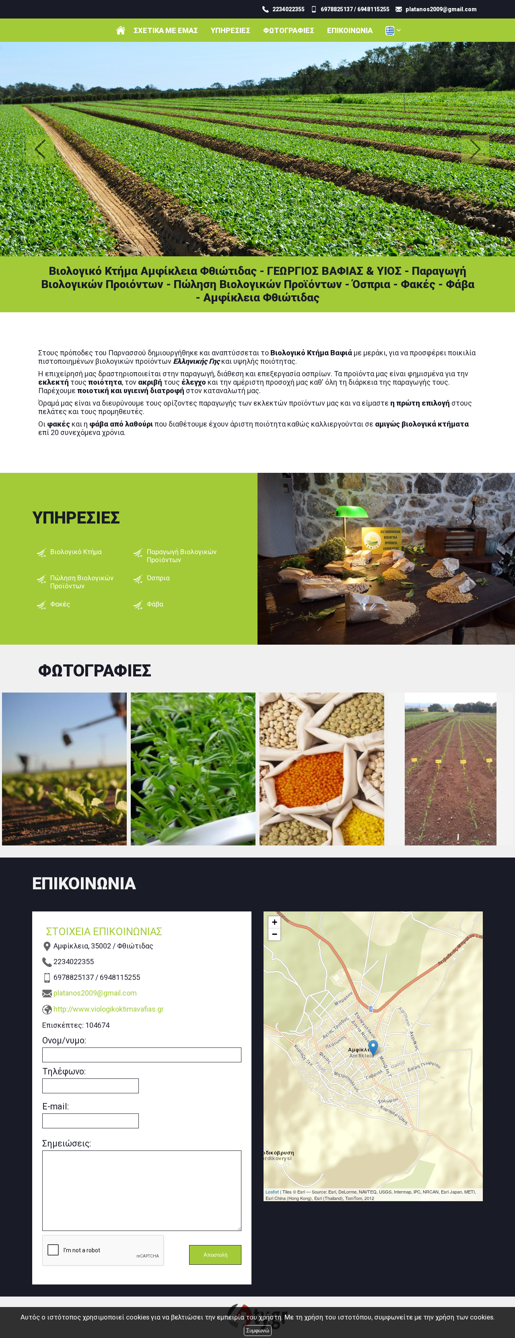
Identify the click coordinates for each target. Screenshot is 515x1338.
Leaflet (272, 1191)
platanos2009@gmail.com (95, 993)
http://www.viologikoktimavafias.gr (109, 1009)
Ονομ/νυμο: (64, 1040)
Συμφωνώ (257, 1331)
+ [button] (274, 922)
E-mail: (55, 1106)
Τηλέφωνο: (64, 1071)
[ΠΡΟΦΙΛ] (120, 30)
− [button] (274, 934)
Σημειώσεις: (66, 1143)
